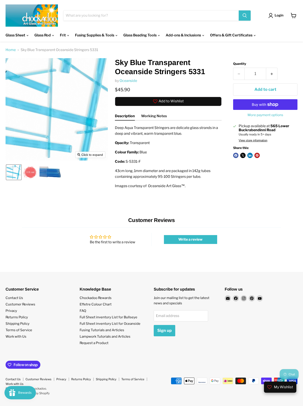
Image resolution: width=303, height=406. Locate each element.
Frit (63, 35)
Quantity (239, 63)
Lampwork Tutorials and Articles (105, 337)
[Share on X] (243, 155)
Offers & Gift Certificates (231, 35)
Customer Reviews (20, 304)
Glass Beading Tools (140, 35)
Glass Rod (42, 35)
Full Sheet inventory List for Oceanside (110, 324)
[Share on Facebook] (235, 155)
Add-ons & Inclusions (184, 35)
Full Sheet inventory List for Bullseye (108, 317)
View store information (253, 140)
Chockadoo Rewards (96, 298)
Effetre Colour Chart (96, 304)
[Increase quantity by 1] (271, 74)
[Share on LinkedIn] (250, 155)
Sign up (164, 330)
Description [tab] (125, 116)
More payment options (265, 115)
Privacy (11, 311)
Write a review (190, 239)
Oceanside (128, 81)
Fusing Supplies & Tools (95, 35)
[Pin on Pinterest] (257, 155)
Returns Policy (17, 317)
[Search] (245, 15)
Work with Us (16, 337)
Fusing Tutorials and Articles (102, 330)
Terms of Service (19, 330)
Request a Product (94, 343)
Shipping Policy (18, 324)
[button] (13, 172)
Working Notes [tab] (154, 116)
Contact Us (14, 298)
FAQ (83, 311)
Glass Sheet (16, 35)
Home (11, 50)
